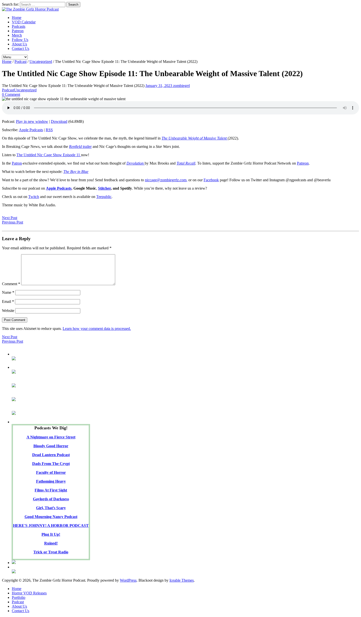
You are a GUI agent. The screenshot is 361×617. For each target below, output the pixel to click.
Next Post (9, 218)
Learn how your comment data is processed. (97, 328)
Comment (11, 284)
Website (8, 310)
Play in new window (32, 121)
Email (8, 301)
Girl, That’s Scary (51, 508)
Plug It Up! (51, 534)
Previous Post (12, 222)
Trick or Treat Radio (50, 552)
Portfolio (18, 597)
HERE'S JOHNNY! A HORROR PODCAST (51, 525)
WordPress (128, 580)
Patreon (18, 31)
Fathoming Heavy (51, 481)
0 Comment (11, 94)
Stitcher (104, 188)
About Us (19, 44)
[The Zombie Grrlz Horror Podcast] (30, 9)
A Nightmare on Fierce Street (51, 437)
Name (8, 292)
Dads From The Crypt (51, 464)
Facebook (211, 180)
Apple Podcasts (31, 130)
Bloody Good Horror (50, 446)
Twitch (33, 197)
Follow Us (20, 40)
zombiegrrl (181, 86)
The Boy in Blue (75, 171)
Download (59, 121)
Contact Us (20, 48)
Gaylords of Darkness (51, 499)
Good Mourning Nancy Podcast (51, 517)
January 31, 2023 (159, 86)
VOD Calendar (24, 22)
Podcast (20, 61)
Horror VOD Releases (29, 593)
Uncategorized (40, 61)
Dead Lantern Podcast (51, 455)
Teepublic (103, 197)
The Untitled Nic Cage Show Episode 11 (48, 155)
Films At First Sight (51, 490)
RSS (49, 130)
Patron (17, 163)
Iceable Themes (181, 580)
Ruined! (51, 543)
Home (16, 17)
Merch (17, 35)
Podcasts (18, 26)
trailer (80, 146)
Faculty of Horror (51, 472)
